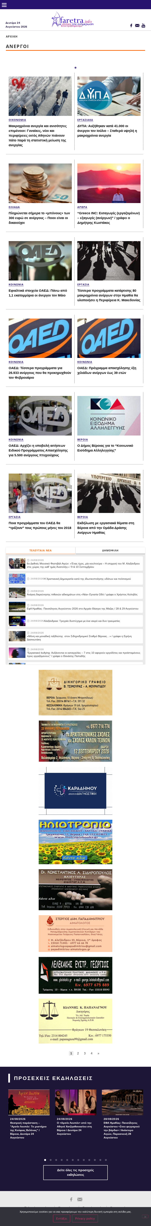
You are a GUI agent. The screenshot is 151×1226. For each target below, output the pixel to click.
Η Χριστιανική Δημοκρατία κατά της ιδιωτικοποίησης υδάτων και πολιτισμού (87, 578)
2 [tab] (50, 1160)
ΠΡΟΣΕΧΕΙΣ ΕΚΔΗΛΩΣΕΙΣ (53, 1078)
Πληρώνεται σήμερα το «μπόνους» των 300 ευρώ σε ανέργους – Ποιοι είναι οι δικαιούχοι (39, 218)
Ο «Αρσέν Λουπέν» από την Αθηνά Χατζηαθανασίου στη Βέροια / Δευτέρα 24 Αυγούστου (74, 1128)
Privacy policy (85, 1218)
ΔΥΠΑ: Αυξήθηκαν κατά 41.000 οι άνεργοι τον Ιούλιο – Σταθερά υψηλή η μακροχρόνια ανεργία (107, 130)
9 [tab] (89, 1160)
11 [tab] (100, 1160)
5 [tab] (67, 1160)
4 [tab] (62, 1160)
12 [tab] (106, 1160)
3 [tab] (56, 1160)
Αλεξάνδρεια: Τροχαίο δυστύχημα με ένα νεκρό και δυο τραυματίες (82, 620)
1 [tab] (75, 68)
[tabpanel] (29, 1115)
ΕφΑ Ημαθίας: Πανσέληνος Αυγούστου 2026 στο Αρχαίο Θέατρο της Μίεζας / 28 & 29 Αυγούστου (82, 608)
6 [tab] (73, 1160)
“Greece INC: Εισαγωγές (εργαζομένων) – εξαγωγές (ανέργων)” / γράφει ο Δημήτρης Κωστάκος (108, 218)
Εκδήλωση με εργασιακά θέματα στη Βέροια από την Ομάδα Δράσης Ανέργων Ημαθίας (105, 527)
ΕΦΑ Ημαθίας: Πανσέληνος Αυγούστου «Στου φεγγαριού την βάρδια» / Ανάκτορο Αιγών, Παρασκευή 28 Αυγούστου (122, 1130)
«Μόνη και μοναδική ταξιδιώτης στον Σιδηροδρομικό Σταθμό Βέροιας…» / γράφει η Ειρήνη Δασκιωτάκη (79, 638)
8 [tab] (84, 1160)
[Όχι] (145, 1216)
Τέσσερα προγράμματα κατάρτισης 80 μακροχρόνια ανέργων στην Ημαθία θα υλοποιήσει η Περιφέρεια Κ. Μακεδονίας (108, 295)
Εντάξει (61, 1218)
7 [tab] (78, 1160)
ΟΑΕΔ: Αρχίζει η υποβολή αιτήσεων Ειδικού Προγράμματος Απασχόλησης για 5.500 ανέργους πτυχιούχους (38, 450)
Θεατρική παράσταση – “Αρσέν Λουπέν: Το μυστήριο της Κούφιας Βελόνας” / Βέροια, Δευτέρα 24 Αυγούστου (28, 1130)
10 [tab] (95, 1160)
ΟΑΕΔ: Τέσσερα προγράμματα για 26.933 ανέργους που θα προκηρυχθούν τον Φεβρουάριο (40, 372)
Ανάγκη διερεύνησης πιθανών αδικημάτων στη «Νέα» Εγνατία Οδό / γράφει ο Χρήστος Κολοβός (82, 594)
